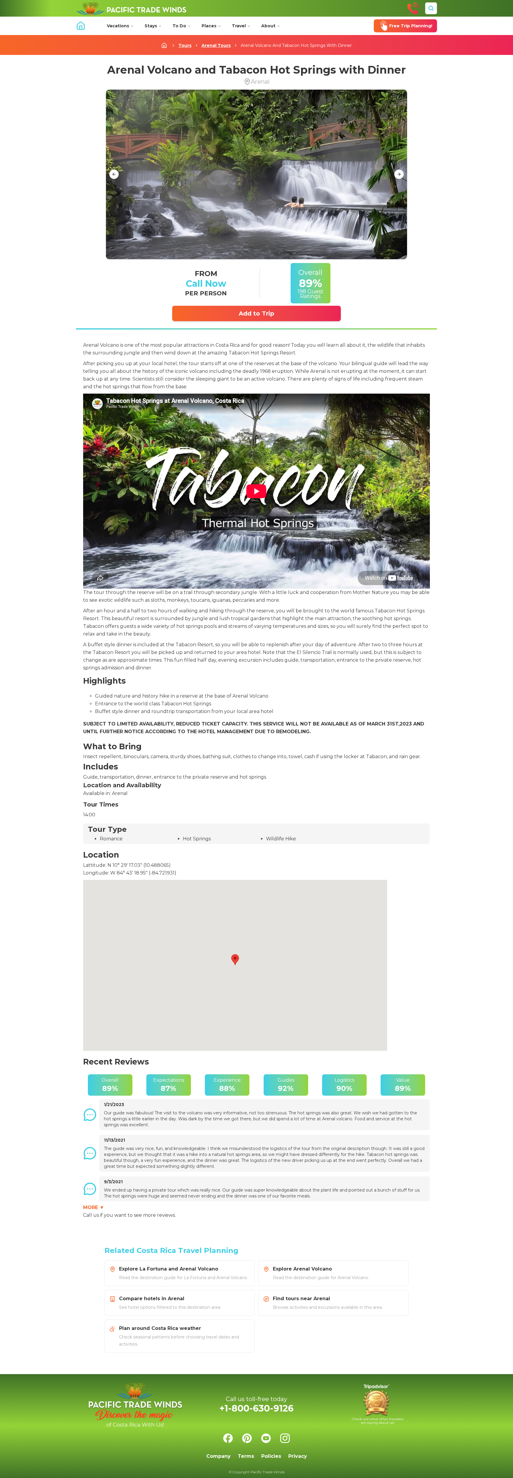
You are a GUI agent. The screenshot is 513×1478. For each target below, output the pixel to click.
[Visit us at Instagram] (285, 1438)
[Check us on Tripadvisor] (377, 1404)
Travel (239, 25)
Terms (246, 1456)
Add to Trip (256, 313)
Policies (271, 1456)
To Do (179, 25)
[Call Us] (413, 8)
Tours (184, 45)
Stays (151, 25)
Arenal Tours (216, 45)
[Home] (131, 8)
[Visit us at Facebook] (228, 1438)
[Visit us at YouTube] (266, 1438)
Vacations (118, 25)
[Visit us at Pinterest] (247, 1438)
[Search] (431, 8)
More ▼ (93, 1207)
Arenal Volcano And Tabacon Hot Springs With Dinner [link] (296, 45)
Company (218, 1456)
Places (209, 25)
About (268, 25)
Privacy (297, 1456)
